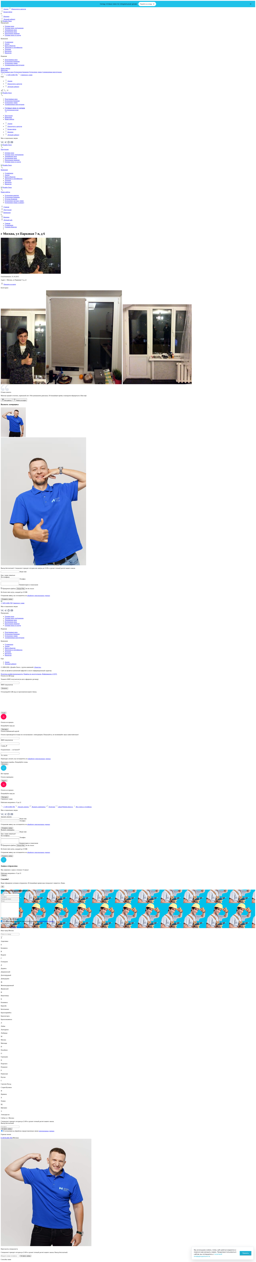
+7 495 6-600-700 (6, 603)
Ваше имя (23, 572)
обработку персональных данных (38, 595)
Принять (245, 1253)
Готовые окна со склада (13, 35)
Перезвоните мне (7, 923)
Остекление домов (11, 63)
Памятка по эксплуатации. (33, 674)
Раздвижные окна (11, 31)
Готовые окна (9, 26)
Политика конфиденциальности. (12, 674)
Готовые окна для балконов (14, 28)
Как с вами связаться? (8, 834)
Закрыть (4, 780)
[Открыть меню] (7, 91)
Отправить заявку (7, 828)
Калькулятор (7, 12)
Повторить (5, 729)
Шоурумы (4, 70)
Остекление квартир (12, 195)
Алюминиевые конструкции (14, 65)
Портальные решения (12, 33)
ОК (2, 886)
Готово (4, 713)
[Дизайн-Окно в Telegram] (5, 143)
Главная (6, 207)
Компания (8, 117)
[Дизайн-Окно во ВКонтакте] (2, 143)
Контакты (8, 51)
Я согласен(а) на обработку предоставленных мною (28, 921)
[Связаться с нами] (5, 91)
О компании (9, 42)
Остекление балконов (12, 61)
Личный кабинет (9, 19)
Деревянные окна (11, 30)
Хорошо (4, 875)
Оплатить (4, 688)
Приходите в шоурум (18, 9)
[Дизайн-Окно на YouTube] (11, 143)
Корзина (6, 16)
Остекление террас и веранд (14, 202)
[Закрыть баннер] (250, 4)
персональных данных (46, 921)
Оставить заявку (7, 1129)
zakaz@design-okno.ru (65, 807)
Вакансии (8, 53)
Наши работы (5, 68)
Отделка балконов (11, 199)
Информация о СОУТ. (49, 674)
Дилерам (8, 49)
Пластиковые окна (11, 59)
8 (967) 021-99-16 (17, 927)
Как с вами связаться (8, 575)
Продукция (8, 115)
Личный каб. (7, 220)
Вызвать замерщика (39, 807)
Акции (6, 9)
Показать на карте (10, 284)
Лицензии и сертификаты (13, 47)
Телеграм (51, 807)
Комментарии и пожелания (28, 585)
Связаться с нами (26, 75)
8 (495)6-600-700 (6, 1138)
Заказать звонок (23, 807)
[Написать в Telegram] (2, 75)
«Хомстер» (37, 667)
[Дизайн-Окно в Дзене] (8, 143)
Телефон (23, 579)
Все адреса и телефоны (84, 807)
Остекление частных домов (14, 201)
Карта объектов (10, 45)
